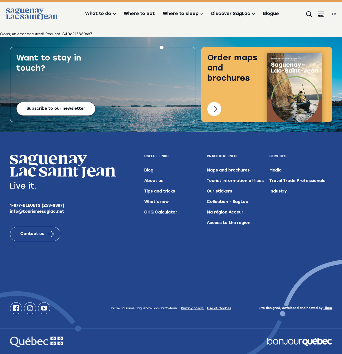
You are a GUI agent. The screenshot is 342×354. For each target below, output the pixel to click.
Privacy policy (192, 308)
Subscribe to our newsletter (56, 109)
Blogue (271, 14)
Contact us (32, 234)
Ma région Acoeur (225, 212)
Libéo (327, 308)
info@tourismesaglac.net (37, 212)
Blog (148, 170)
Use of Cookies (219, 308)
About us (153, 181)
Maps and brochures (228, 170)
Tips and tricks (159, 192)
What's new (156, 202)
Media (275, 170)
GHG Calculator (160, 212)
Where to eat (139, 14)
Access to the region (228, 223)
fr (334, 14)
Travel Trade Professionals (297, 181)
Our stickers (219, 192)
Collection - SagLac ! (229, 202)
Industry (278, 192)
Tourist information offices (235, 181)
